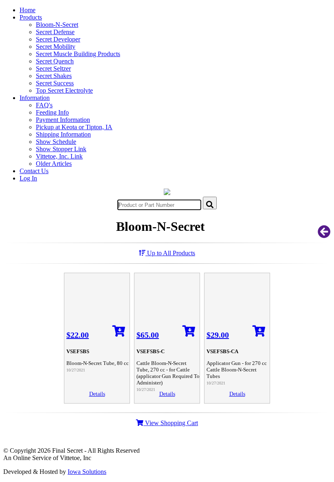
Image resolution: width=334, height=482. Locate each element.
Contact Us (34, 170)
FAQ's (44, 105)
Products (31, 17)
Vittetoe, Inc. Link (59, 156)
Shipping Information (63, 134)
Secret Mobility (55, 46)
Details (97, 394)
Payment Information (63, 119)
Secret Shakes (54, 75)
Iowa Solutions (87, 471)
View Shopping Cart (170, 422)
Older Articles (54, 163)
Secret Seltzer (53, 68)
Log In (28, 178)
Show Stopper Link (61, 148)
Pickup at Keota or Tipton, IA (74, 127)
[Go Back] (324, 234)
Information (35, 97)
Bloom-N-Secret (57, 24)
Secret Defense (55, 31)
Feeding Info (52, 112)
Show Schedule (56, 141)
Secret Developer (58, 39)
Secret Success (55, 83)
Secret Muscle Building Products (78, 53)
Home (27, 10)
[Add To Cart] (118, 333)
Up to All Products (170, 253)
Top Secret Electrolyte (64, 90)
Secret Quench (55, 61)
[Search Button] (210, 203)
